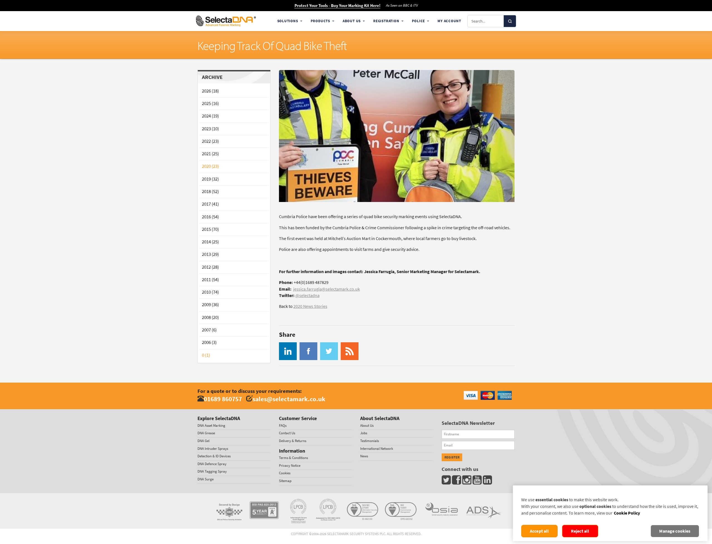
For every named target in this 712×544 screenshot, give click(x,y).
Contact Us (287, 433)
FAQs (282, 425)
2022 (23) (210, 141)
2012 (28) (210, 267)
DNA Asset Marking (211, 425)
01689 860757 (223, 399)
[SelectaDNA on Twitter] (447, 481)
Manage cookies (674, 531)
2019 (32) (210, 179)
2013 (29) (210, 254)
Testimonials (369, 440)
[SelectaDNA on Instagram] (467, 481)
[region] (610, 513)
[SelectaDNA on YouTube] (478, 481)
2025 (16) (210, 103)
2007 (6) (209, 330)
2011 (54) (210, 279)
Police (418, 21)
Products (320, 21)
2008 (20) (210, 317)
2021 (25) (210, 154)
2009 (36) (210, 304)
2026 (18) (210, 91)
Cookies (284, 473)
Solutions (287, 21)
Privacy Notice (289, 465)
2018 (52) (210, 191)
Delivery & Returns (292, 440)
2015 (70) (210, 229)
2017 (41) (210, 204)
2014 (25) (210, 242)
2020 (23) (210, 166)
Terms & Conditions (293, 457)
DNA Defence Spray (211, 463)
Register (451, 457)
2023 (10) (210, 129)
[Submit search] (510, 21)
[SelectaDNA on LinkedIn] (488, 481)
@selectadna (307, 295)
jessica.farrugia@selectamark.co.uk (326, 289)
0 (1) (206, 355)
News (364, 456)
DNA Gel (203, 440)
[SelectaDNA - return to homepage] (226, 21)
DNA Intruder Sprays (212, 448)
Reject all (580, 531)
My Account (449, 21)
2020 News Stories (310, 306)
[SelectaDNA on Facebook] (457, 481)
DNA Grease (206, 433)
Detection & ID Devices (214, 456)
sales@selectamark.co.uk (289, 399)
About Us (352, 21)
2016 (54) (210, 217)
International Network (376, 448)
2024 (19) (210, 116)
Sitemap (285, 480)
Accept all (539, 531)
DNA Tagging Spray (212, 471)
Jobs (363, 433)
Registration (386, 21)
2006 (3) (209, 342)
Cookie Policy (627, 513)
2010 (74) (210, 292)
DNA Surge (205, 479)
